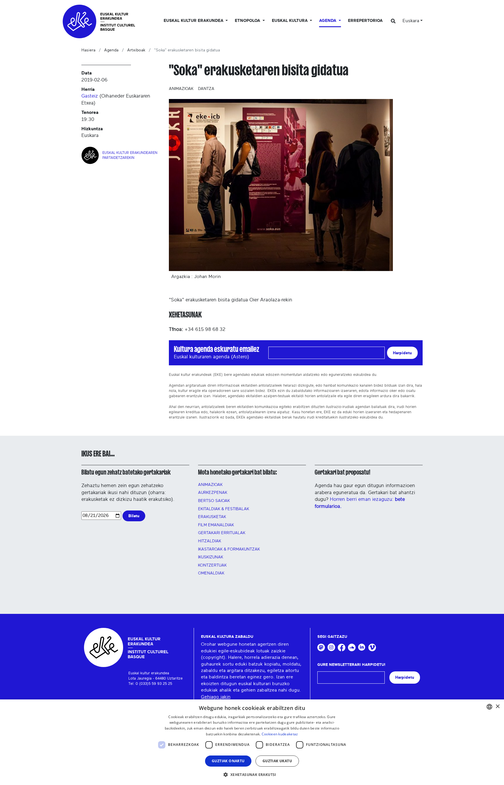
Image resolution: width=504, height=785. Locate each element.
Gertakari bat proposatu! (342, 472)
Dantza (206, 89)
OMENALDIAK (211, 573)
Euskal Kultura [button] (290, 21)
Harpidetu (402, 353)
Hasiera (88, 50)
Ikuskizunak (210, 557)
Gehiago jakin (215, 696)
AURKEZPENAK (212, 493)
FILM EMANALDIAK (216, 525)
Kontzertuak (212, 565)
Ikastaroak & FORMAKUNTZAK (229, 549)
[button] (252, 774)
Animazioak (181, 89)
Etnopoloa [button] (248, 21)
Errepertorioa (365, 21)
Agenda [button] (328, 21)
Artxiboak (136, 50)
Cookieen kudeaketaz (280, 734)
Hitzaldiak (209, 541)
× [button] (497, 706)
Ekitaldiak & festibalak (223, 509)
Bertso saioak (214, 501)
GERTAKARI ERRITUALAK (221, 533)
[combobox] (489, 707)
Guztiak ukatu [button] (277, 760)
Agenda (111, 50)
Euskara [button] (410, 20)
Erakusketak (212, 517)
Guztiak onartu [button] (228, 760)
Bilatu (133, 516)
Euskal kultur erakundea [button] (194, 21)
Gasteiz (89, 95)
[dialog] (252, 742)
